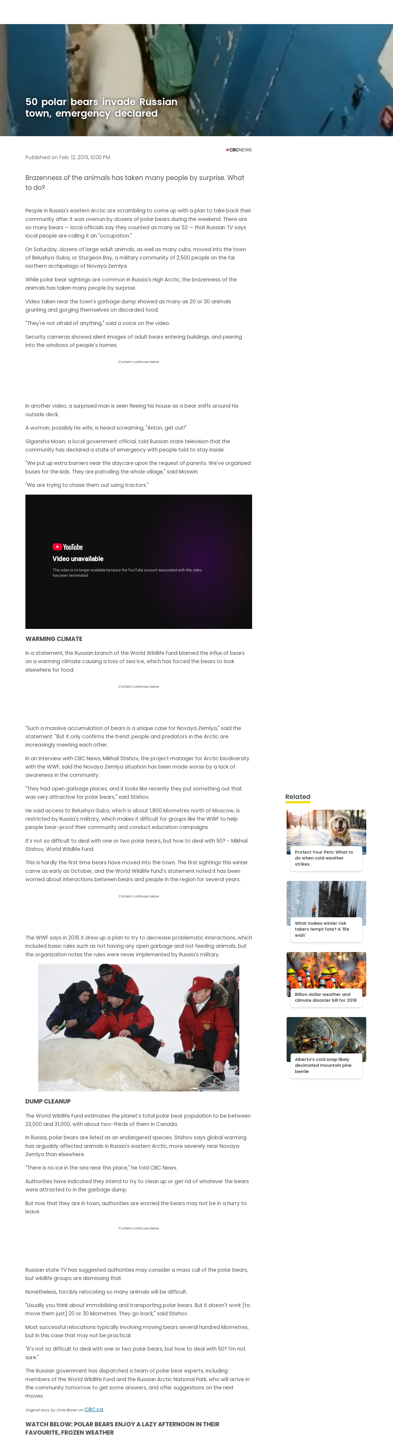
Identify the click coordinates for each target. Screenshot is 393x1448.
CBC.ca (93, 1409)
